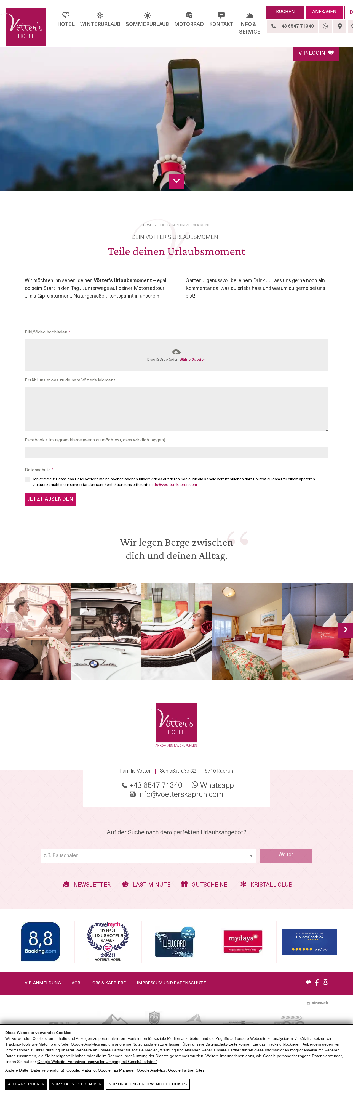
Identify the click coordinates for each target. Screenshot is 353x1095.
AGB (76, 983)
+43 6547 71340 (154, 786)
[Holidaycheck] (309, 942)
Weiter (286, 855)
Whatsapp (216, 786)
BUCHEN (285, 12)
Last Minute (150, 885)
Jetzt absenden (50, 499)
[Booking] (40, 942)
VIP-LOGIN (313, 53)
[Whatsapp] (325, 26)
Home (148, 225)
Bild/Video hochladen (47, 332)
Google (72, 1070)
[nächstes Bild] (345, 630)
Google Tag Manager (116, 1070)
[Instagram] (325, 983)
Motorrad (189, 24)
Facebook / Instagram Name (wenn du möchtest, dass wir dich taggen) (95, 440)
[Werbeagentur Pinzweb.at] (317, 1003)
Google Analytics (151, 1070)
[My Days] (242, 942)
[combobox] (148, 856)
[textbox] (148, 856)
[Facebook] (317, 984)
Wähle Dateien (193, 360)
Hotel (66, 24)
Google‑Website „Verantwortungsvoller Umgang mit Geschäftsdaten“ (97, 1061)
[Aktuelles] (308, 983)
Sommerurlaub (147, 24)
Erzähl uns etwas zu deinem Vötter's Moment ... (72, 380)
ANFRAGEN (324, 12)
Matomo (88, 1070)
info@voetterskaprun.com (174, 485)
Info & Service (249, 28)
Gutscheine (208, 885)
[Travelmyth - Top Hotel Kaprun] (108, 942)
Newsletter (91, 885)
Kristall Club (269, 885)
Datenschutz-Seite (221, 1044)
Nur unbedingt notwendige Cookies (148, 1084)
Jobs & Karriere (108, 983)
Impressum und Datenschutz (171, 983)
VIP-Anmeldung (43, 983)
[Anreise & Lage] (339, 26)
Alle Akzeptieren (26, 1084)
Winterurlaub (100, 24)
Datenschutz (39, 470)
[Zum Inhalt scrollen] (176, 181)
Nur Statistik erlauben (76, 1084)
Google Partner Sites (186, 1070)
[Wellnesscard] (175, 942)
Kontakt (221, 24)
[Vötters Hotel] (23, 27)
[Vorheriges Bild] (7, 630)
